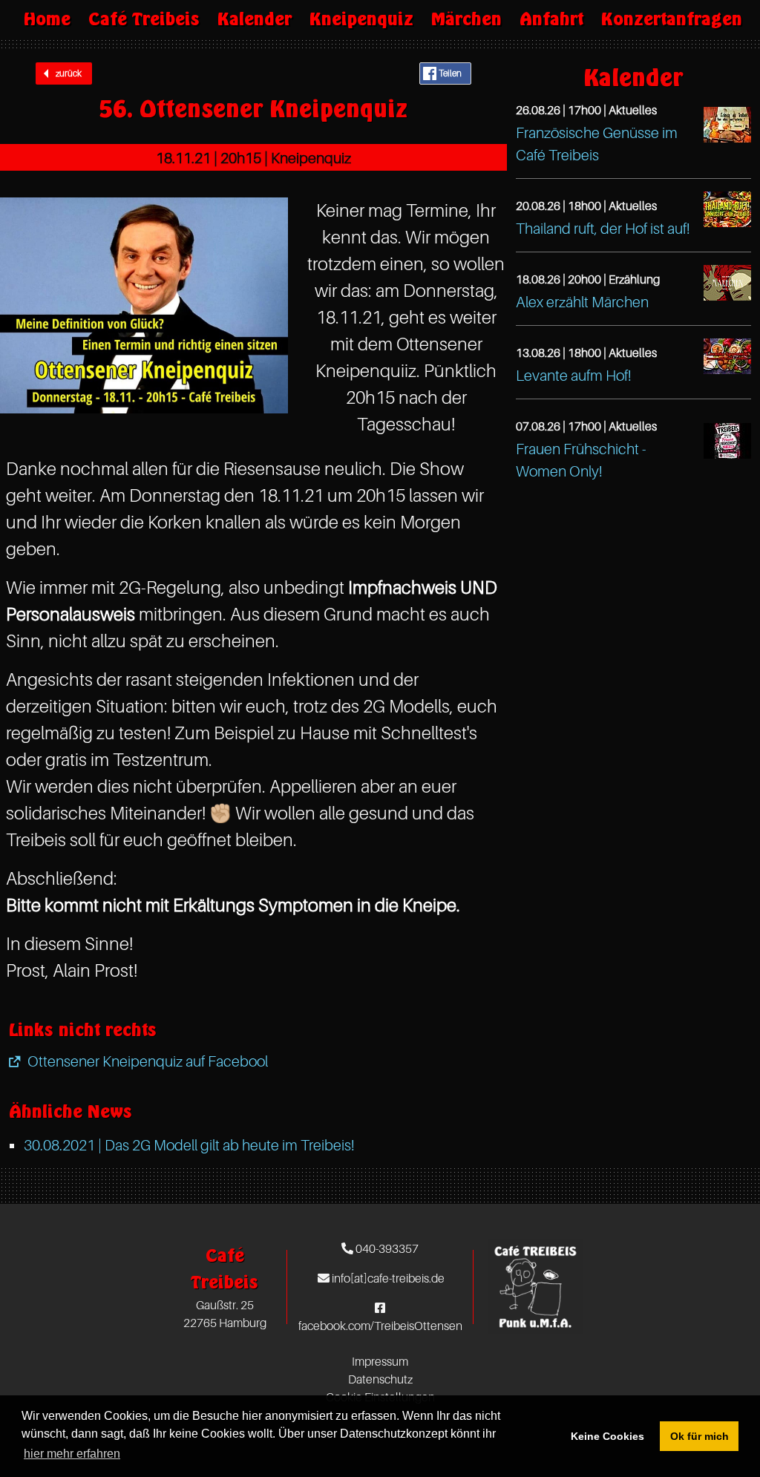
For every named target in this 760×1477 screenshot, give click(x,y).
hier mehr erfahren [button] (72, 1453)
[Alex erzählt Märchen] (727, 283)
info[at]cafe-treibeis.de (387, 1278)
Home (47, 19)
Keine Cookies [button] (607, 1436)
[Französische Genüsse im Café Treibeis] (727, 125)
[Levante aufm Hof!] (727, 356)
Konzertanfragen (671, 19)
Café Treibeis (144, 19)
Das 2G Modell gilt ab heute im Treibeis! (189, 1145)
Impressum (380, 1361)
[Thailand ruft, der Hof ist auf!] (727, 209)
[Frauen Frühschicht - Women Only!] (727, 441)
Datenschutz (380, 1379)
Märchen (466, 19)
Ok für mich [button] (699, 1436)
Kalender (254, 19)
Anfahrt (551, 19)
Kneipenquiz (361, 19)
